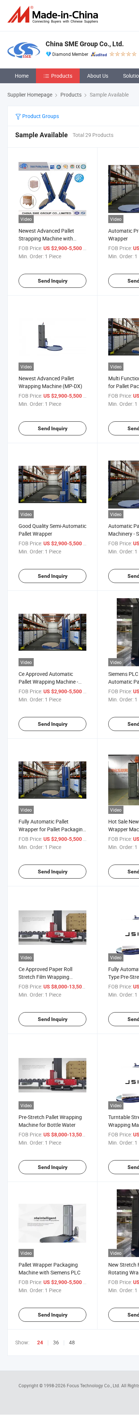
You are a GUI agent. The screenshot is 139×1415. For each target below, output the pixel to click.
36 (56, 1342)
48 (72, 1342)
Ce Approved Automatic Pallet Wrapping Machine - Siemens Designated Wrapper (52, 681)
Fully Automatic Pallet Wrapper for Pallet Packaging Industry (52, 829)
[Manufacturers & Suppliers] (54, 14)
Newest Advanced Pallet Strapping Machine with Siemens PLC (46, 238)
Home (22, 75)
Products (61, 75)
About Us (97, 75)
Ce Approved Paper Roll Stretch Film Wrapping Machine (45, 977)
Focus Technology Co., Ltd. (94, 1385)
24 (40, 1342)
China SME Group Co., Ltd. (85, 44)
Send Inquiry (52, 281)
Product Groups (40, 115)
